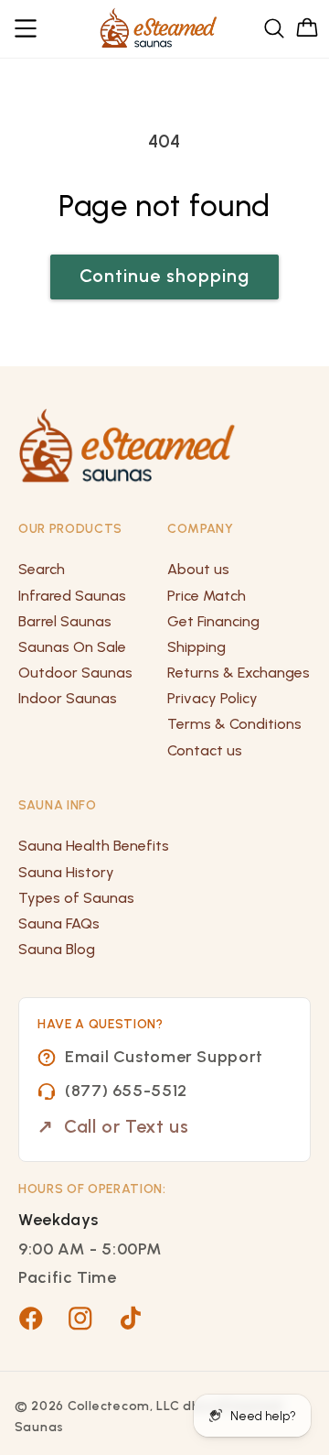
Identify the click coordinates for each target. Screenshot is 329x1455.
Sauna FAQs (59, 923)
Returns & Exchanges (238, 672)
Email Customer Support (164, 1057)
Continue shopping (165, 276)
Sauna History (66, 872)
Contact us (204, 750)
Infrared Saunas (72, 595)
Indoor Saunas (67, 698)
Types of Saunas (76, 898)
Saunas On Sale (72, 647)
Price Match (206, 595)
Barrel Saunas (64, 621)
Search (41, 569)
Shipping (196, 647)
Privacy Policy (212, 698)
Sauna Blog (56, 949)
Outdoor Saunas (75, 672)
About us (198, 569)
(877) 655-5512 (126, 1090)
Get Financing (213, 621)
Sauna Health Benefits (93, 845)
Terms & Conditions (234, 724)
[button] (26, 28)
